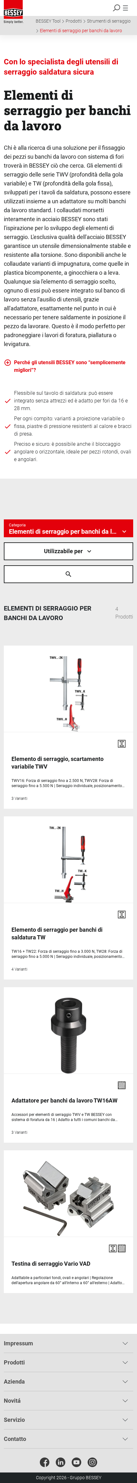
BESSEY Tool (48, 21)
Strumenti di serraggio (109, 21)
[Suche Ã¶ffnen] (68, 574)
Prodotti (74, 21)
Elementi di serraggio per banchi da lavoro (81, 30)
